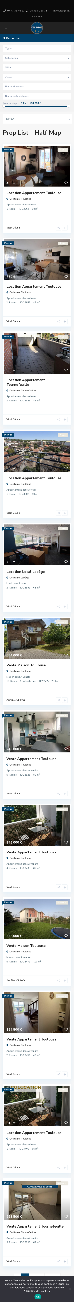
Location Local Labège (25, 571)
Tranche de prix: (11, 103)
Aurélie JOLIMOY (15, 700)
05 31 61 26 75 (38, 10)
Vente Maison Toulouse (26, 665)
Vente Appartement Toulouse (31, 758)
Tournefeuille (28, 390)
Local (9, 583)
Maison (10, 677)
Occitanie (15, 199)
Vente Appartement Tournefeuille (35, 1226)
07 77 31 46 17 (15, 10)
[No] (69, 1289)
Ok (38, 1296)
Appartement (14, 204)
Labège (25, 577)
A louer (32, 204)
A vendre (25, 677)
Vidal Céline (13, 227)
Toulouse (26, 199)
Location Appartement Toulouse (33, 192)
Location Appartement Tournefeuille (25, 382)
